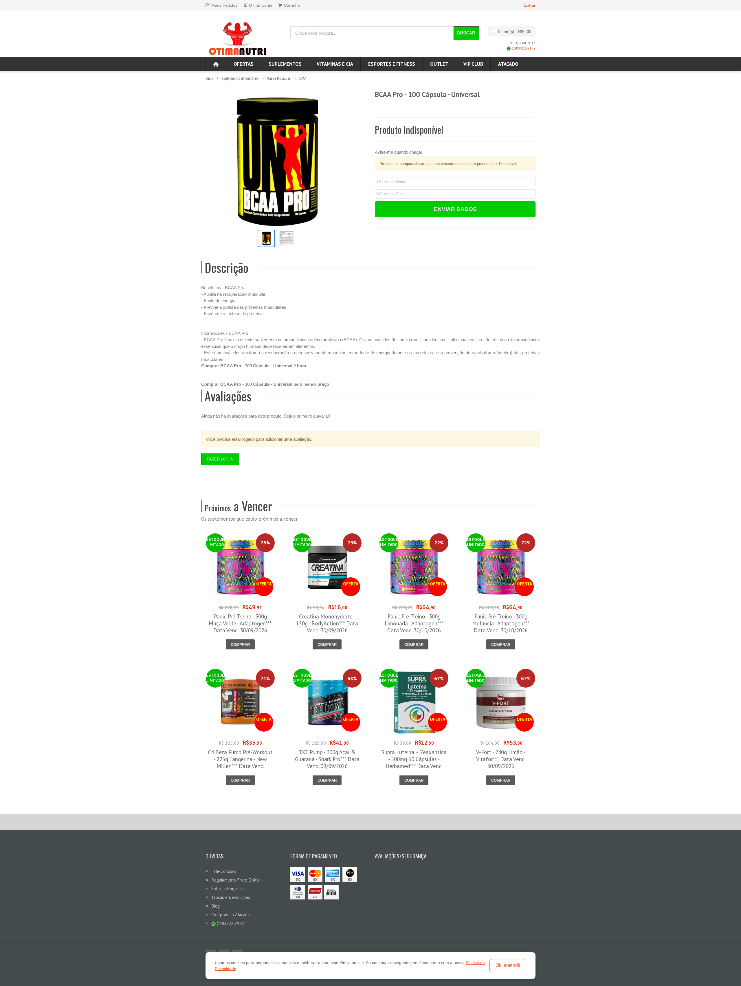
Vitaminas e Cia (335, 64)
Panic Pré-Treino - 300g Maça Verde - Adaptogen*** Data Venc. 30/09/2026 (240, 623)
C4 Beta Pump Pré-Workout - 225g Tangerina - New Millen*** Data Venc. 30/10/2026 (240, 762)
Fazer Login (220, 459)
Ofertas (244, 64)
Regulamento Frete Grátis (235, 880)
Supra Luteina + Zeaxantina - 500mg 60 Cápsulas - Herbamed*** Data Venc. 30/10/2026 (414, 762)
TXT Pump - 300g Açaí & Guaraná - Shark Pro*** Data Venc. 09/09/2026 (327, 759)
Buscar (466, 32)
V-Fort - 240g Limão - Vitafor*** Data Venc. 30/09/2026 (501, 759)
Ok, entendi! (508, 965)
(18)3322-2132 (523, 48)
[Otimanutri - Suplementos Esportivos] (237, 38)
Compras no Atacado (230, 914)
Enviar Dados (455, 209)
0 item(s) (514, 31)
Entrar (529, 5)
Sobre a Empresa (227, 888)
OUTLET (439, 64)
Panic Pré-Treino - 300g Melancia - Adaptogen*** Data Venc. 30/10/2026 (500, 623)
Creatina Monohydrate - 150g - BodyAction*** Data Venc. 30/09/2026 (327, 623)
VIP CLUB (473, 64)
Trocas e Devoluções (230, 897)
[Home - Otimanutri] (216, 64)
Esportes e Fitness (391, 64)
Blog (215, 906)
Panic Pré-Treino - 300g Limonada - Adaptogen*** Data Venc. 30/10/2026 (414, 623)
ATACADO (508, 64)
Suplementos (285, 64)
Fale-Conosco (223, 871)
